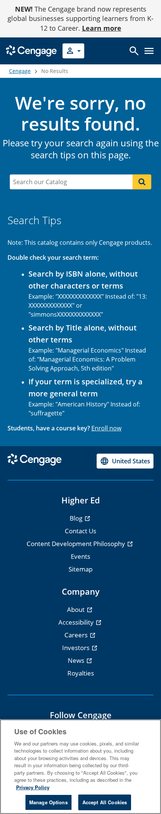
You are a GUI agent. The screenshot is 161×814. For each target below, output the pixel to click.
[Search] (142, 181)
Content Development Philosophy (77, 543)
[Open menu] (149, 51)
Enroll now (106, 428)
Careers (76, 635)
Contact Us (80, 531)
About (76, 609)
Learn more (101, 28)
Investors (76, 647)
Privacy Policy (32, 787)
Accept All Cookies (104, 802)
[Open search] (134, 51)
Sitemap (80, 569)
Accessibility (76, 622)
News (77, 660)
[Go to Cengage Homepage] (31, 50)
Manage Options (48, 802)
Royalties (80, 673)
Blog (77, 518)
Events (80, 556)
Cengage (20, 70)
